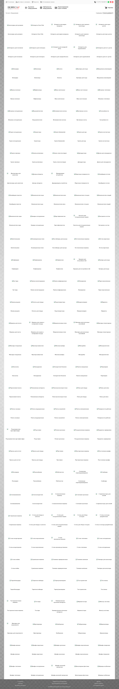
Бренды (98, 681)
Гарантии (36, 2)
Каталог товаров (99, 683)
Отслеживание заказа (48, 2)
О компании (11, 2)
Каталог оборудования (12, 13)
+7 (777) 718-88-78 (101, 2)
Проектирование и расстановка (59, 683)
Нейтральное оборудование (59, 681)
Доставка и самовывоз (24, 2)
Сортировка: (99, 13)
